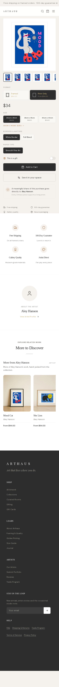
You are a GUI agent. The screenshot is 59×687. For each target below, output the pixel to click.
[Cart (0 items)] (47, 11)
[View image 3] (27, 77)
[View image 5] (47, 77)
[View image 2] (17, 77)
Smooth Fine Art (13, 150)
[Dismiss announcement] (57, 3)
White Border (12, 137)
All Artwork (11, 489)
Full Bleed (27, 137)
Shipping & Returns (21, 628)
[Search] (42, 11)
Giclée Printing (13, 538)
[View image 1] (7, 77)
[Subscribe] (47, 610)
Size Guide (11, 543)
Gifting (9, 504)
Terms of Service (14, 635)
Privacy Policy (30, 635)
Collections (12, 494)
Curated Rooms (14, 499)
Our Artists (11, 567)
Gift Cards (11, 509)
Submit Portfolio (14, 572)
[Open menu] (53, 11)
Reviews (10, 577)
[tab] (16, 95)
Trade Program (13, 582)
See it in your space (31, 177)
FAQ (8, 628)
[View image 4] (37, 77)
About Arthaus (13, 528)
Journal (10, 548)
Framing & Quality (15, 533)
